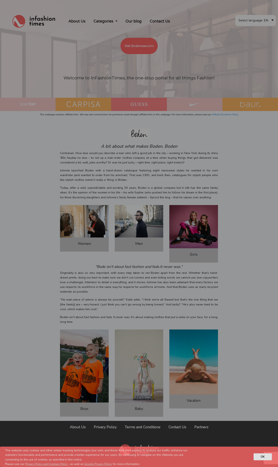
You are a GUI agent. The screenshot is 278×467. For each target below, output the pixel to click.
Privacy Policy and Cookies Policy (46, 464)
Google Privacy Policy (98, 464)
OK (263, 457)
